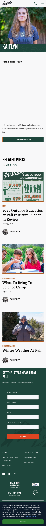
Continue (23, 522)
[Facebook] (21, 74)
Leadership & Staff (31, 452)
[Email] (21, 111)
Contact (27, 467)
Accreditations (30, 457)
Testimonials (29, 462)
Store (4, 452)
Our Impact (6, 465)
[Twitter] (21, 92)
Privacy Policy (31, 516)
